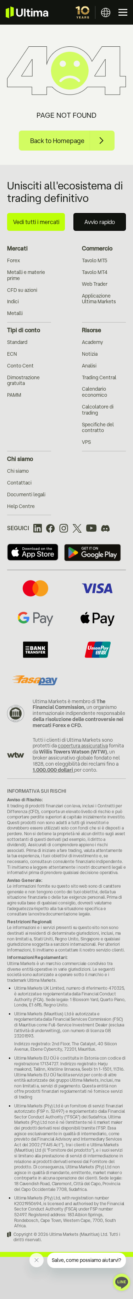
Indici (13, 301)
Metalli (15, 313)
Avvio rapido (99, 222)
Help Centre (21, 506)
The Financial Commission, (69, 704)
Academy (92, 342)
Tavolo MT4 (94, 272)
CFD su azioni (22, 290)
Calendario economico (94, 392)
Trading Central (99, 377)
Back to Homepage (57, 140)
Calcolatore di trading (97, 410)
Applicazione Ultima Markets (99, 299)
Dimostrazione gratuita (23, 380)
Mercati (17, 248)
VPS (86, 442)
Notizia (90, 354)
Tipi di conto (23, 330)
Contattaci (19, 483)
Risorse (91, 330)
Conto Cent (20, 366)
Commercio (97, 248)
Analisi (89, 366)
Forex (13, 260)
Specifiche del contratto (98, 427)
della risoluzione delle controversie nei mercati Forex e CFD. (78, 722)
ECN (12, 354)
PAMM (14, 395)
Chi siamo (20, 459)
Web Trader (94, 284)
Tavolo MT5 (94, 260)
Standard (17, 342)
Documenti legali (26, 494)
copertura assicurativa (83, 746)
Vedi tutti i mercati (36, 222)
